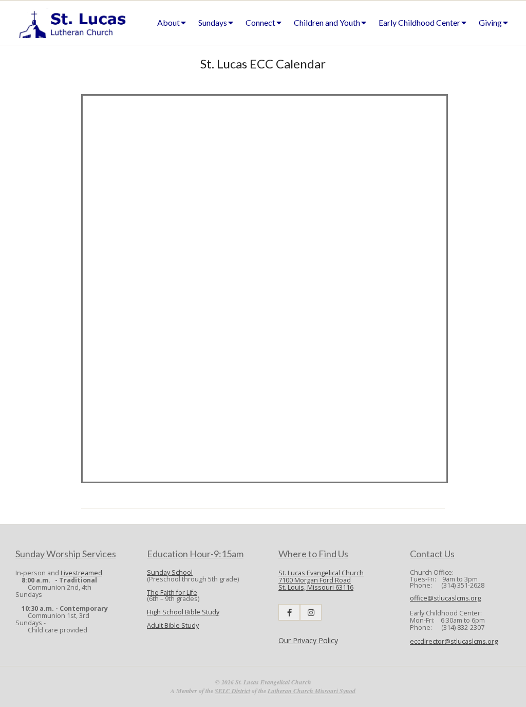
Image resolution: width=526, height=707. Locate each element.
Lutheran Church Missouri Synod (311, 690)
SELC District (232, 690)
